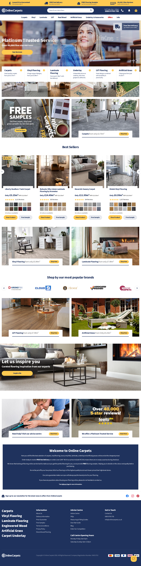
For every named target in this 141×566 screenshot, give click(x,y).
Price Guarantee (41, 519)
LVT (52, 17)
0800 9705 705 (112, 11)
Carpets (24, 17)
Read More (53, 434)
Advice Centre (74, 513)
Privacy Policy (40, 529)
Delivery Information (43, 516)
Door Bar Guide (75, 523)
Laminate (43, 17)
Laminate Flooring (15, 520)
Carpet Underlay (14, 535)
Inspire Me (17, 373)
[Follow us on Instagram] (132, 496)
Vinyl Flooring (12, 516)
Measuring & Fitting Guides (79, 519)
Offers (110, 17)
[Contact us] (122, 11)
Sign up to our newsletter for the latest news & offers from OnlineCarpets (33, 496)
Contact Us (108, 513)
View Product (10, 217)
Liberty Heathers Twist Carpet (17, 189)
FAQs (72, 516)
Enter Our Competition (77, 529)
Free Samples (40, 523)
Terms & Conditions (42, 526)
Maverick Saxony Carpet (85, 189)
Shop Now (124, 134)
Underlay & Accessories (95, 17)
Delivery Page (66, 484)
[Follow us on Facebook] (127, 496)
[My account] (129, 10)
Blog (71, 526)
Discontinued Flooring (43, 532)
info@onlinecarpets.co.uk (113, 519)
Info (118, 17)
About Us (39, 513)
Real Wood (62, 17)
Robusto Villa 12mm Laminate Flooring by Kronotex (52, 190)
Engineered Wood (14, 525)
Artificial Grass (76, 17)
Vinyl (33, 17)
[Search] (91, 10)
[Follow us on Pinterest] (138, 496)
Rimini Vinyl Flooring (118, 189)
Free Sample (25, 217)
